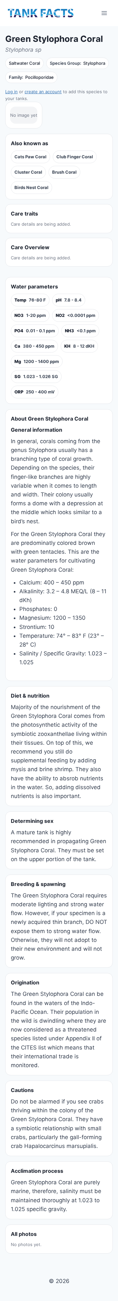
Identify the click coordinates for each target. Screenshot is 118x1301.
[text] (30, 300)
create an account (43, 91)
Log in (11, 91)
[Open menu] (104, 13)
